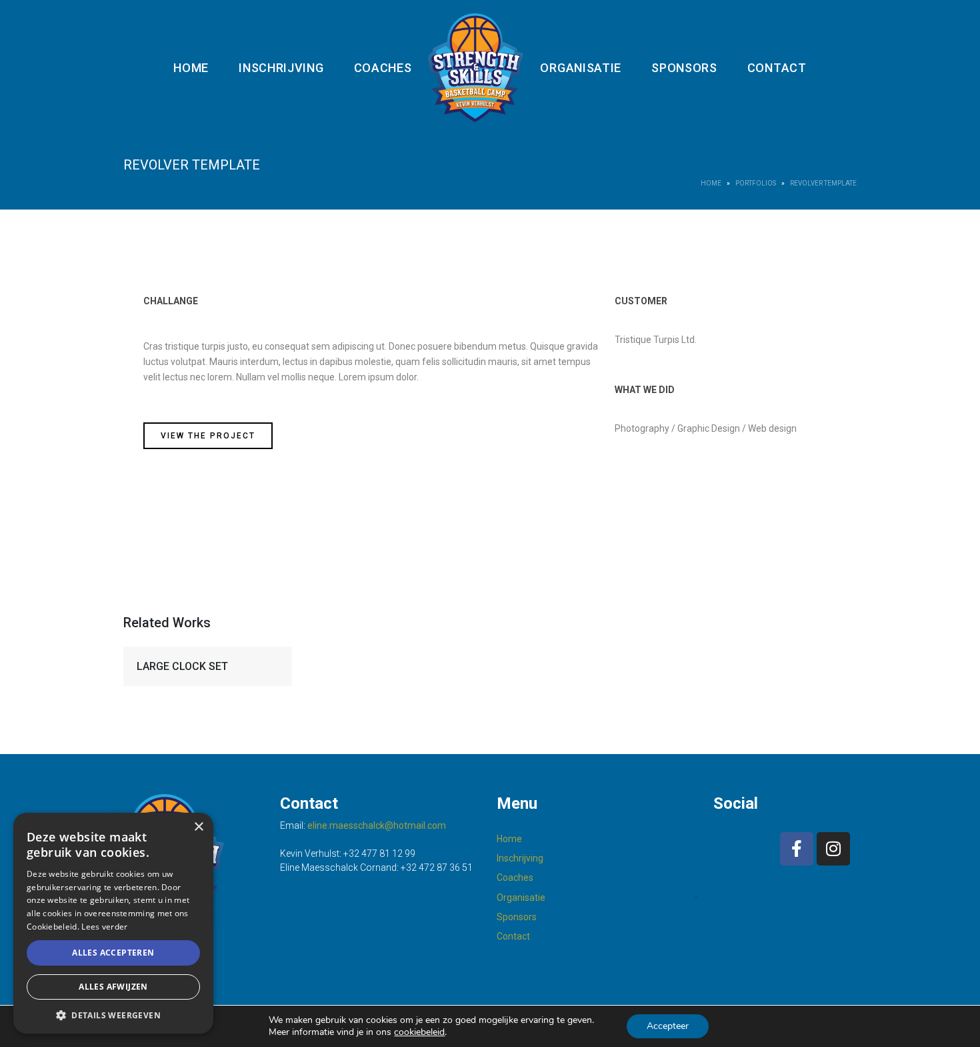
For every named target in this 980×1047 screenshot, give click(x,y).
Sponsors (684, 68)
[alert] (113, 923)
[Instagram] (833, 848)
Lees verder (104, 926)
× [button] (198, 827)
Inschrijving (281, 68)
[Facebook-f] (796, 848)
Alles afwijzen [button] (113, 986)
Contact (777, 68)
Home (191, 68)
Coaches (383, 68)
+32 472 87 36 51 (437, 867)
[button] (113, 1014)
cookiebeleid (419, 1032)
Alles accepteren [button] (113, 952)
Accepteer (668, 1026)
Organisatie (580, 68)
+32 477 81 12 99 (379, 853)
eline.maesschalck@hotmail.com (376, 825)
